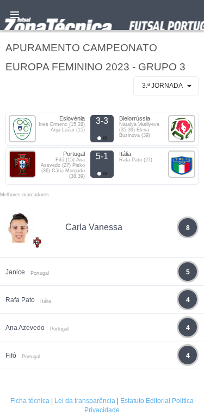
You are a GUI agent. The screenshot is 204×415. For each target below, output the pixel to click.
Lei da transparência (84, 401)
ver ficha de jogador (37, 274)
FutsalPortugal (102, 15)
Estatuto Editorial (145, 401)
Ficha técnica (30, 401)
